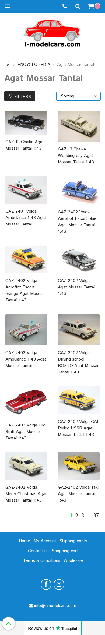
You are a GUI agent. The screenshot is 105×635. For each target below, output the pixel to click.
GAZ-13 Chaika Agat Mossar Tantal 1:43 (24, 145)
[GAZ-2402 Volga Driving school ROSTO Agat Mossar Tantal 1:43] (79, 329)
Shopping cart (65, 551)
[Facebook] (46, 584)
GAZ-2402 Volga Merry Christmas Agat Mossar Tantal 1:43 (26, 493)
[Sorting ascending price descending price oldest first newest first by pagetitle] (78, 96)
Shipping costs (73, 541)
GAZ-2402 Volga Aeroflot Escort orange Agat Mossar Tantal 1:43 (24, 290)
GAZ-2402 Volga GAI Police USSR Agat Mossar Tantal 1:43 (78, 428)
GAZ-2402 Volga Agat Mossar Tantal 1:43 (76, 287)
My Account (45, 541)
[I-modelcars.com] (52, 32)
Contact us (38, 551)
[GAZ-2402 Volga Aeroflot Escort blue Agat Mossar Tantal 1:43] (79, 190)
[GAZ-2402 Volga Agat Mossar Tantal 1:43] (79, 259)
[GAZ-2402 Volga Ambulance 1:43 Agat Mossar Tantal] (26, 329)
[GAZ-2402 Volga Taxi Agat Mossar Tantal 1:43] (79, 466)
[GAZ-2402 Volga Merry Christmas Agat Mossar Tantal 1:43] (26, 466)
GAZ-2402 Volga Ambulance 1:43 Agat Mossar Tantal (25, 359)
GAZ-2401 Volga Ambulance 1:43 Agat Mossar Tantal (25, 217)
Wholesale (73, 561)
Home (24, 541)
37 (96, 516)
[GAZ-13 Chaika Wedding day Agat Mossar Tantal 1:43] (79, 126)
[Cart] (95, 6)
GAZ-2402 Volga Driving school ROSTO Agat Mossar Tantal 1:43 (78, 362)
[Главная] (8, 65)
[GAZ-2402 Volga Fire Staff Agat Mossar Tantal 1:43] (26, 402)
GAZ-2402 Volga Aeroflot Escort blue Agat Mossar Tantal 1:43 (77, 222)
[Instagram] (59, 584)
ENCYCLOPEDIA (34, 65)
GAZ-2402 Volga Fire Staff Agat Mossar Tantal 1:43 (25, 431)
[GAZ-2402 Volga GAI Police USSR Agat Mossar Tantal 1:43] (79, 400)
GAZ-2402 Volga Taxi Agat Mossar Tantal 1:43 (78, 493)
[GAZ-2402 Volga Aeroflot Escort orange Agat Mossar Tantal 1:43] (26, 259)
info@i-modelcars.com (55, 606)
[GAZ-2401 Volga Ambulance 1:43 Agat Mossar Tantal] (26, 190)
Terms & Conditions (41, 561)
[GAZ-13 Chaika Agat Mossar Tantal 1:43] (26, 123)
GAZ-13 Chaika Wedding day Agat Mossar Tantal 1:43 (76, 155)
